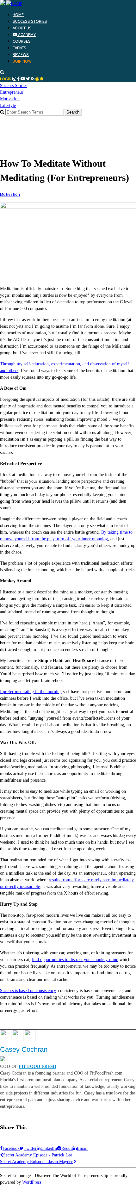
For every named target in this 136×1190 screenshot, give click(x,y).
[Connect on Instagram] (14, 79)
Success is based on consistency (28, 990)
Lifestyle (8, 105)
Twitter (30, 1148)
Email (82, 1148)
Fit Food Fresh (37, 1066)
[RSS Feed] (32, 79)
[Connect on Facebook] (18, 79)
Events (19, 48)
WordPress (31, 1182)
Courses (22, 41)
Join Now (22, 61)
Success (13, 85)
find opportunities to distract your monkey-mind (75, 959)
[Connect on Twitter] (28, 79)
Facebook (11, 1148)
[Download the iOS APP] (37, 79)
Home (18, 14)
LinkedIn (48, 1148)
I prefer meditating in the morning (31, 691)
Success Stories (30, 21)
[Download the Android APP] (41, 79)
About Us (22, 28)
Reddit (67, 1148)
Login (5, 79)
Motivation (10, 98)
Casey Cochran (23, 1049)
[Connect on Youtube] (23, 79)
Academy (26, 34)
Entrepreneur (11, 92)
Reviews (21, 54)
